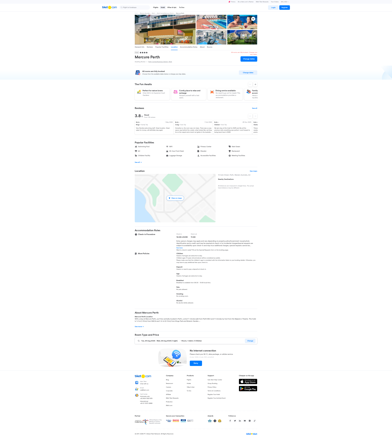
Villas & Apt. (191, 387)
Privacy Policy (212, 387)
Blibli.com (169, 405)
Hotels (189, 383)
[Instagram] (249, 420)
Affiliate (168, 394)
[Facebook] (230, 420)
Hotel (136, 13)
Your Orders (275, 2)
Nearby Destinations (226, 179)
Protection (169, 402)
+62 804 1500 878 (146, 398)
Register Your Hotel (214, 394)
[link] (273, 7)
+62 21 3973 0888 (146, 403)
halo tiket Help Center (215, 380)
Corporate (169, 391)
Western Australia (145, 13)
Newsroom (169, 383)
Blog (167, 380)
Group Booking (212, 383)
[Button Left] (250, 116)
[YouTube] (244, 420)
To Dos (189, 391)
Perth (153, 13)
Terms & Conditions (214, 391)
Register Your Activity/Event (217, 398)
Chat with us (144, 384)
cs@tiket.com (144, 390)
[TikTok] (254, 420)
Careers (168, 387)
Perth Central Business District (165, 13)
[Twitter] (235, 420)
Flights (189, 380)
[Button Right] (255, 116)
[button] (175, 198)
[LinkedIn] (240, 420)
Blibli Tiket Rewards (262, 2)
